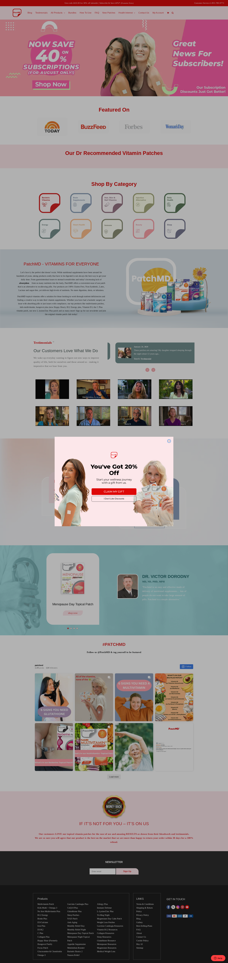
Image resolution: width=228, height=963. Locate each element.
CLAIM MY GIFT (114, 491)
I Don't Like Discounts (114, 499)
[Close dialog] (169, 441)
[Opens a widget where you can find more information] (218, 958)
